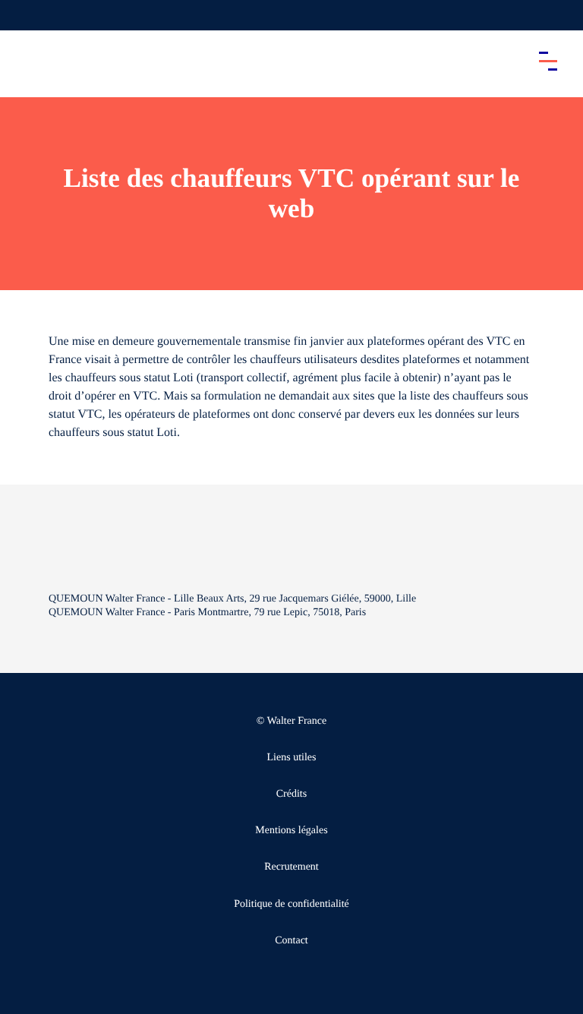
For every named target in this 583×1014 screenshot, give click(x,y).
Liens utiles (292, 757)
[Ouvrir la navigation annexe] (24, 15)
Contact (291, 940)
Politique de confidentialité (291, 904)
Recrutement (291, 867)
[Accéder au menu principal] (548, 61)
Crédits (291, 794)
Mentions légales (291, 830)
